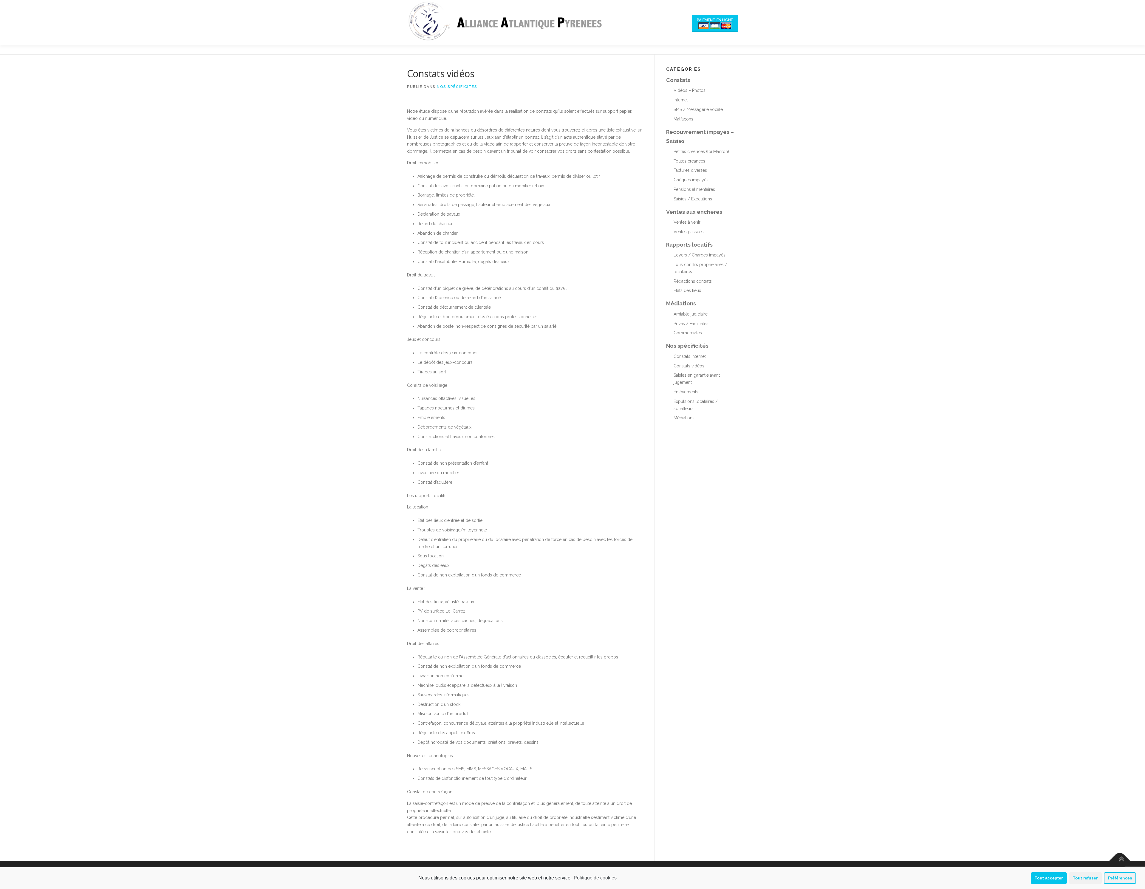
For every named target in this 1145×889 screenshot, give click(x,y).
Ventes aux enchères (694, 212)
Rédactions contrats (693, 281)
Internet (681, 100)
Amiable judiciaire (691, 314)
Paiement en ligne (715, 20)
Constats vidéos (689, 366)
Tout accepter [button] (1049, 878)
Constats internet (690, 356)
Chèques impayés (691, 179)
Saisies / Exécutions (693, 199)
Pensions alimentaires (694, 189)
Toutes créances (689, 161)
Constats (678, 80)
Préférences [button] (1120, 878)
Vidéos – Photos (689, 90)
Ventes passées (689, 231)
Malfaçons (683, 119)
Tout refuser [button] (1085, 878)
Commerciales (688, 332)
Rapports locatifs (689, 245)
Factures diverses (690, 170)
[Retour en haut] (1119, 860)
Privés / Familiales (691, 323)
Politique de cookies (595, 877)
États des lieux (687, 290)
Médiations (681, 303)
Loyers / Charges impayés (699, 255)
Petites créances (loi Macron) (701, 151)
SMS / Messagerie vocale (698, 109)
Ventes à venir (687, 222)
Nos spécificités (457, 87)
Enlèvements (686, 391)
